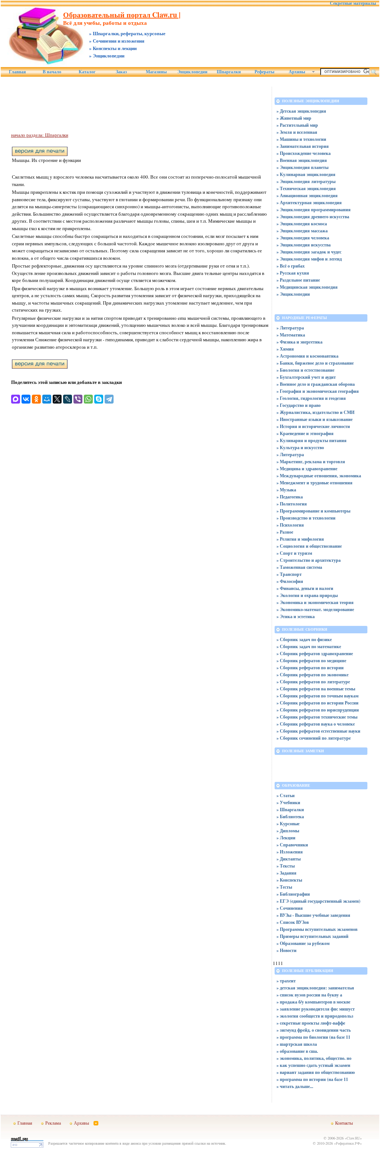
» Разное (284, 532)
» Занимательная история (302, 146)
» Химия (285, 349)
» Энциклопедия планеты (302, 167)
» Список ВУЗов (292, 922)
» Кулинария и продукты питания (311, 440)
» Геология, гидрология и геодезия (311, 398)
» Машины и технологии (301, 139)
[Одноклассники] (36, 399)
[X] (57, 399)
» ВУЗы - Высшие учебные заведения (313, 915)
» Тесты (284, 887)
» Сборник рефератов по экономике (312, 674)
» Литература (290, 328)
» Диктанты (288, 859)
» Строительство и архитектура (308, 560)
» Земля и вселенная (296, 132)
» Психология (290, 525)
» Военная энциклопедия (301, 160)
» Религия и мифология (300, 539)
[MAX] (15, 399)
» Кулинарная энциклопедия (305, 174)
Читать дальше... (296, 1086)
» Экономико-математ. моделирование (315, 609)
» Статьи (285, 795)
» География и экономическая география (317, 391)
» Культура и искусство (300, 447)
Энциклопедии (192, 71)
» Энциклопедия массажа (302, 231)
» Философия (289, 581)
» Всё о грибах (290, 266)
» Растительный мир (297, 125)
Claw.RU (353, 1138)
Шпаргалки (229, 71)
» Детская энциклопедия (301, 111)
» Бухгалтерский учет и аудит (306, 377)
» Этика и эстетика (295, 616)
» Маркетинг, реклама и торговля (310, 461)
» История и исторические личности (313, 426)
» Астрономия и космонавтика (307, 356)
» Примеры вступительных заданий (312, 936)
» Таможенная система (299, 567)
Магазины (156, 71)
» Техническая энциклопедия (306, 188)
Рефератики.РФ (348, 1143)
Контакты (344, 1123)
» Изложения (289, 852)
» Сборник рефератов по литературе (313, 682)
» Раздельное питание (298, 280)
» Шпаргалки (290, 809)
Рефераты (264, 71)
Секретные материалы (353, 3)
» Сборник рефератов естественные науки (318, 731)
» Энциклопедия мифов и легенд (309, 259)
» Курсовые (287, 823)
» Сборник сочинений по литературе (313, 738)
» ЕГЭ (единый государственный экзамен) (318, 901)
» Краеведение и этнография (305, 433)
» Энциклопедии (293, 294)
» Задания (286, 873)
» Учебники (288, 802)
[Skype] (98, 399)
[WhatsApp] (88, 399)
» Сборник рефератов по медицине (311, 660)
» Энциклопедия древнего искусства (312, 216)
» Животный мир (293, 118)
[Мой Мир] (46, 399)
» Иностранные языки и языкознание (314, 419)
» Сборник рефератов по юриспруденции (317, 710)
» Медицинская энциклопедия (307, 287)
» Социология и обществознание (309, 546)
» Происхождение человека (303, 153)
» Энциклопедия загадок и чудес (308, 252)
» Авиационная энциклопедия (307, 195)
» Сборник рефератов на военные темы (315, 689)
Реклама (53, 1123)
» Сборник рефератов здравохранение (314, 653)
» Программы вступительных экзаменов (316, 929)
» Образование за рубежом (303, 943)
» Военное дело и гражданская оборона (315, 384)
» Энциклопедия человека (302, 238)
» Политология (291, 504)
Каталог (87, 71)
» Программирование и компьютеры (313, 511)
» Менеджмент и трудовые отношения (314, 483)
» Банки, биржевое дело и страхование (315, 363)
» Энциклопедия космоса (301, 223)
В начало (52, 71)
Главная (17, 71)
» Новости (286, 950)
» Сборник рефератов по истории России (317, 703)
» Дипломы (287, 830)
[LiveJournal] (67, 399)
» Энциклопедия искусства (303, 245)
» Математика (290, 335)
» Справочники (292, 845)
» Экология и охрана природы (307, 595)
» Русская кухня (292, 273)
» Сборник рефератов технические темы (316, 717)
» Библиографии (293, 894)
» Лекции (285, 838)
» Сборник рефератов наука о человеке (315, 724)
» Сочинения (289, 908)
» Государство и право (298, 405)
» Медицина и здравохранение (306, 468)
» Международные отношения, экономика (318, 475)
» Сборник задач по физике (304, 639)
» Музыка (286, 490)
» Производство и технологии (305, 518)
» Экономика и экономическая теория (315, 602)
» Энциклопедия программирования (313, 209)
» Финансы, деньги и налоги (304, 588)
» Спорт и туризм (294, 553)
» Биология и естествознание (305, 370)
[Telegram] (109, 399)
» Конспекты (289, 880)
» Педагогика (289, 497)
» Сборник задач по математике (308, 646)
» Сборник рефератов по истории (310, 667)
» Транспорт (289, 574)
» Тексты (285, 866)
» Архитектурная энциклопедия (309, 202)
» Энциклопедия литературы (305, 181)
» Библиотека (290, 816)
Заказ (121, 71)
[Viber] (77, 399)
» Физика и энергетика (299, 342)
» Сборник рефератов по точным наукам (317, 696)
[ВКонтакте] (26, 399)
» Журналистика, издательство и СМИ (315, 412)
